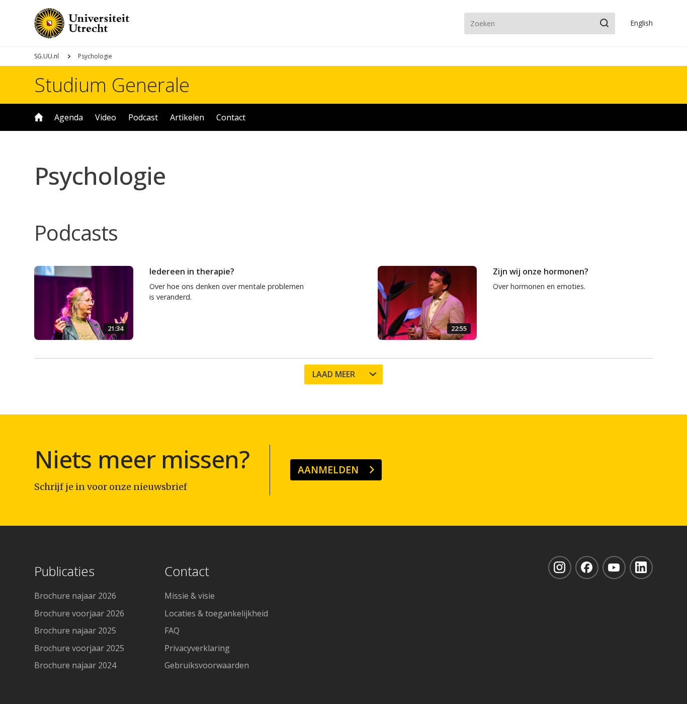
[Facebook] (586, 567)
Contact (230, 117)
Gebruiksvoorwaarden (206, 665)
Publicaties (64, 572)
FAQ (172, 630)
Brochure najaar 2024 (75, 665)
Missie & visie (189, 595)
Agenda (68, 117)
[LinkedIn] (641, 567)
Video (105, 117)
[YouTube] (614, 567)
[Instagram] (559, 567)
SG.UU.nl (46, 56)
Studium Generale (112, 84)
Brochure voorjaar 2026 (79, 613)
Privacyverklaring (197, 648)
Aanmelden (328, 469)
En (641, 23)
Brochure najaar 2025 (75, 630)
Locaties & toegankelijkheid (216, 613)
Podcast (143, 117)
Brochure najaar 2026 (75, 595)
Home (38, 117)
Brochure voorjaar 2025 (79, 648)
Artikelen (187, 117)
